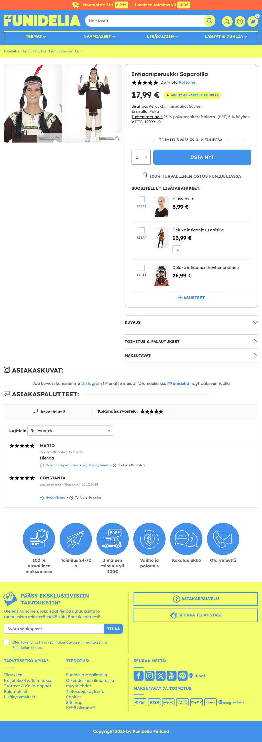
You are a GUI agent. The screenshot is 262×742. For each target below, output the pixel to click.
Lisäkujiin (160, 36)
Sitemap (74, 702)
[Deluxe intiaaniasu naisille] (161, 237)
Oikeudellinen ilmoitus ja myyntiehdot (90, 683)
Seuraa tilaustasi (199, 614)
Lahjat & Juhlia (224, 36)
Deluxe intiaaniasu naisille (198, 229)
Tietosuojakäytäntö (85, 691)
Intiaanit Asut (70, 51)
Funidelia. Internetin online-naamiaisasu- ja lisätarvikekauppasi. (42, 20)
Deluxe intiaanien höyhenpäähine (205, 267)
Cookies (74, 696)
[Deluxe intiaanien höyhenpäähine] (161, 275)
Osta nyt (202, 157)
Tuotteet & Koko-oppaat (27, 685)
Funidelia (11, 51)
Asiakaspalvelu (199, 598)
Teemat (34, 36)
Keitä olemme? (80, 707)
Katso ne (187, 82)
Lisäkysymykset (19, 696)
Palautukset (15, 691)
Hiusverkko (183, 198)
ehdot (36, 647)
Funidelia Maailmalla (86, 674)
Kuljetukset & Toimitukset (29, 680)
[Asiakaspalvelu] (240, 21)
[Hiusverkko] (161, 206)
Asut (26, 51)
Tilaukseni (14, 674)
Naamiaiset (97, 36)
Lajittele (17, 430)
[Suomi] (139, 676)
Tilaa (113, 628)
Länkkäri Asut (44, 51)
